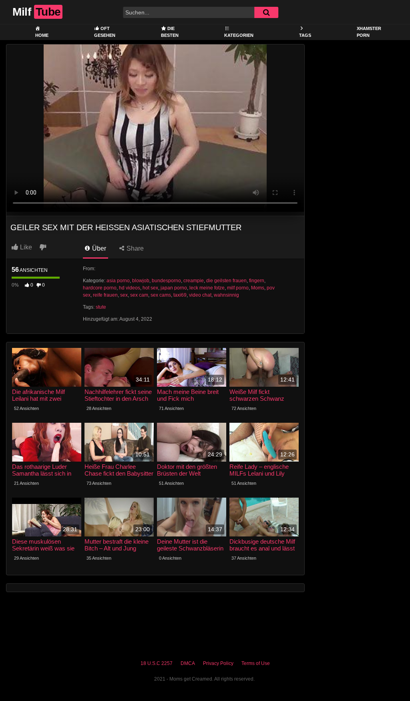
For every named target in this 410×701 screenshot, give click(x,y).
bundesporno (166, 280)
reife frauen (105, 295)
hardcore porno (100, 288)
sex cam (139, 295)
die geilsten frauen (226, 280)
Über (98, 248)
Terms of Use (255, 663)
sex (124, 295)
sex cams (161, 295)
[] (266, 12)
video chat (200, 295)
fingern (256, 280)
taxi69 (180, 295)
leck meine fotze (207, 288)
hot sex (150, 288)
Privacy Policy (218, 663)
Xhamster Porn (369, 32)
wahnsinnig (226, 295)
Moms (257, 288)
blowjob (140, 280)
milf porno (238, 288)
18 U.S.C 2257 (157, 663)
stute (101, 307)
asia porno (118, 280)
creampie (193, 280)
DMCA (188, 663)
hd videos (129, 288)
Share (134, 248)
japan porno (174, 288)
